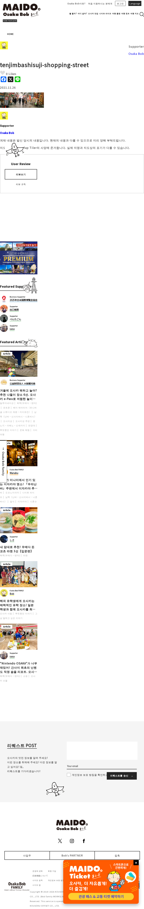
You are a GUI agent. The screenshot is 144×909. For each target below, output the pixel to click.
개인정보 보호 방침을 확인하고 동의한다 (95, 774)
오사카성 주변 (22, 420)
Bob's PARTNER (72, 855)
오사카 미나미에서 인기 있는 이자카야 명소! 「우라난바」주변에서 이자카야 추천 (18, 484)
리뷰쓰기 (21, 174)
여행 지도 (134, 13)
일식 (12, 501)
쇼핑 (25, 675)
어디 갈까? (82, 13)
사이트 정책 (37, 880)
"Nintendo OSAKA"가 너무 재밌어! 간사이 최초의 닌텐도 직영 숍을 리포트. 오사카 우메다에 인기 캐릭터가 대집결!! (18, 667)
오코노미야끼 (12, 492)
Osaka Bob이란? (76, 3)
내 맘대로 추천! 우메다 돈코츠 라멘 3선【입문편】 (17, 549)
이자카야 (22, 501)
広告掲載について (40, 875)
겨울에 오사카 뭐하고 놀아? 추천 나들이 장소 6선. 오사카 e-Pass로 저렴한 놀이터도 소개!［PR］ (18, 394)
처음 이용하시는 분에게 (100, 3)
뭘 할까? (73, 13)
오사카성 (7, 420)
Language (134, 3)
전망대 (31, 425)
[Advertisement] (18, 215)
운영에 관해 (37, 871)
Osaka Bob (136, 53)
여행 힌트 (125, 13)
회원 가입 (52, 871)
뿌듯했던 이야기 (8, 429)
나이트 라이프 (105, 13)
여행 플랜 (116, 13)
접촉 (117, 855)
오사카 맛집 (93, 13)
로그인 (120, 3)
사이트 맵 (36, 885)
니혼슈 (33, 501)
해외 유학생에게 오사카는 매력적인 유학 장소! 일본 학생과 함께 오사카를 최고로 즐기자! (17, 605)
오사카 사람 (6, 613)
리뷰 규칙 (21, 184)
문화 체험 (25, 429)
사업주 (27, 855)
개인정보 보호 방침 (56, 880)
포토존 (6, 407)
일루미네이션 (7, 402)
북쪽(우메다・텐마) (27, 402)
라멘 (25, 555)
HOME (10, 33)
